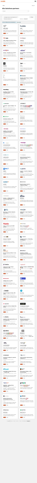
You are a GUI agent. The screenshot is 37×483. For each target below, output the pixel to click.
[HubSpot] (3, 1)
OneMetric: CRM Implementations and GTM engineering (10, 319)
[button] (33, 5)
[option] (10, 17)
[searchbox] (15, 11)
